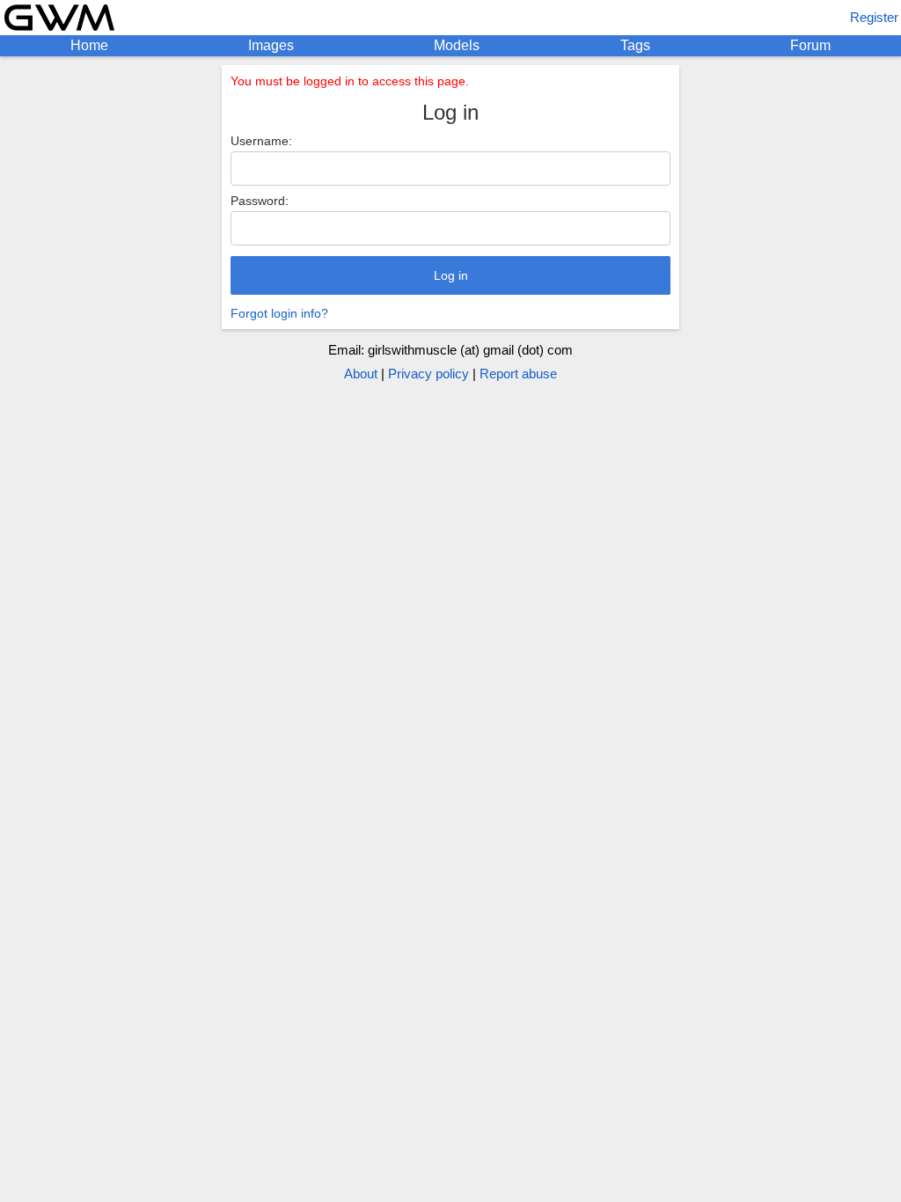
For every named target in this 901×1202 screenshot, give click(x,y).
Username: (261, 141)
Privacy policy (428, 373)
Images (271, 45)
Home (89, 45)
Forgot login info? (279, 313)
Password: (260, 201)
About (360, 373)
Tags (635, 45)
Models (457, 45)
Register (874, 17)
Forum (810, 45)
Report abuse (518, 373)
